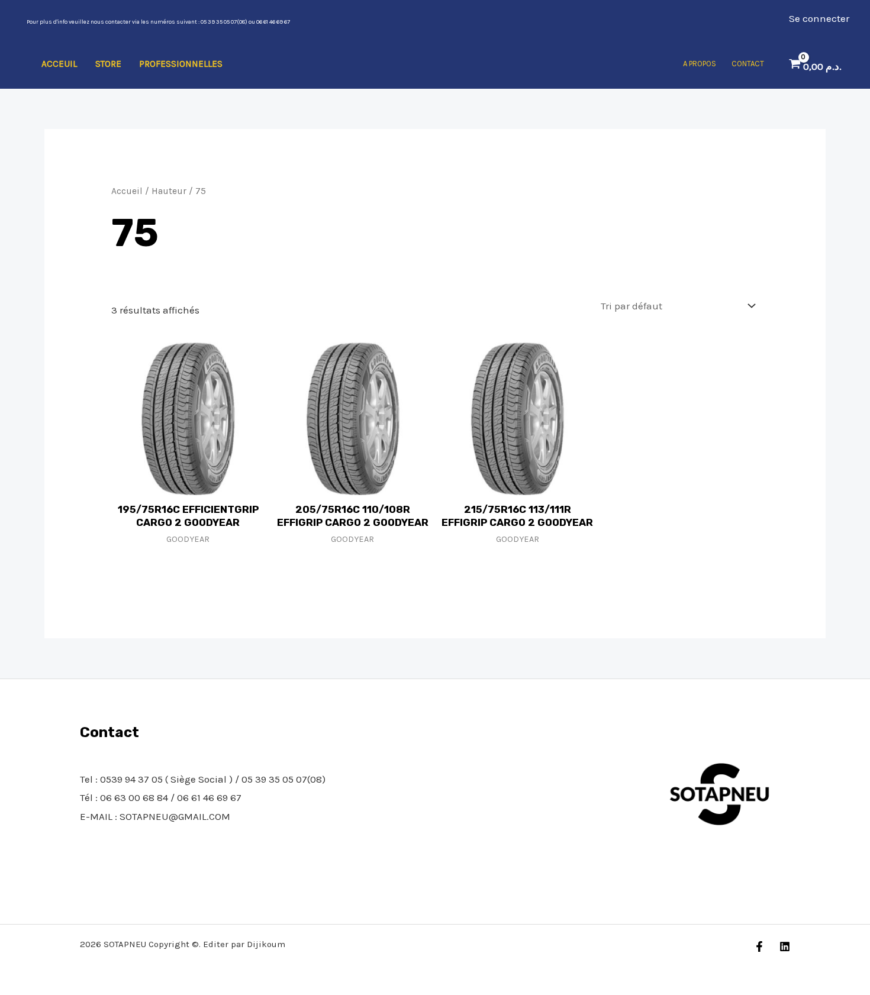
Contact (748, 63)
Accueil (127, 191)
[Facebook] (759, 946)
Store (108, 64)
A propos (699, 63)
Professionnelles (181, 64)
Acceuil (59, 64)
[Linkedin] (784, 946)
